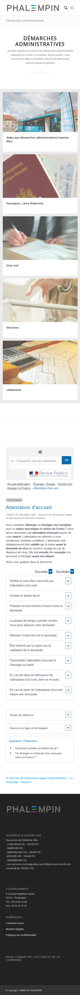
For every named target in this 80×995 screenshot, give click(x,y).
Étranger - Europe (44, 484)
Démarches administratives (25, 20)
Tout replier (42, 571)
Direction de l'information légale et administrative (38, 778)
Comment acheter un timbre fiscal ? (37, 748)
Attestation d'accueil (46, 488)
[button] (40, 583)
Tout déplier (63, 571)
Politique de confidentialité (21, 935)
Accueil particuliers (19, 484)
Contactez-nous (15, 923)
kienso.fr (26, 782)
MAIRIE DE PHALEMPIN (31, 990)
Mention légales (15, 929)
